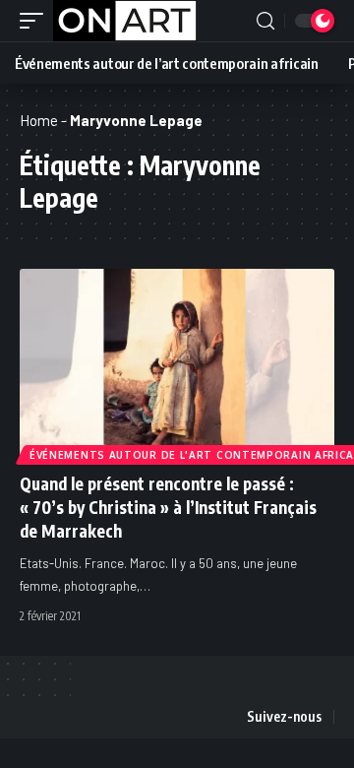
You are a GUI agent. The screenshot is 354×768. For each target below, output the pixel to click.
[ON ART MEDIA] (125, 20)
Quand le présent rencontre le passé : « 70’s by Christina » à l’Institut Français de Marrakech (168, 507)
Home (39, 120)
